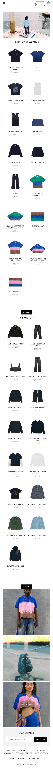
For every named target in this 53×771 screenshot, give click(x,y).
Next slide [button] (46, 25)
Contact (22, 750)
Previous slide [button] (7, 25)
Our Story (11, 750)
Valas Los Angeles (29, 765)
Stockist (8, 753)
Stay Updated (26, 733)
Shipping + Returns (37, 758)
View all (26, 312)
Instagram (42, 750)
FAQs (32, 750)
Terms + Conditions (16, 758)
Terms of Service (24, 753)
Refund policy (42, 753)
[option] (26, 25)
